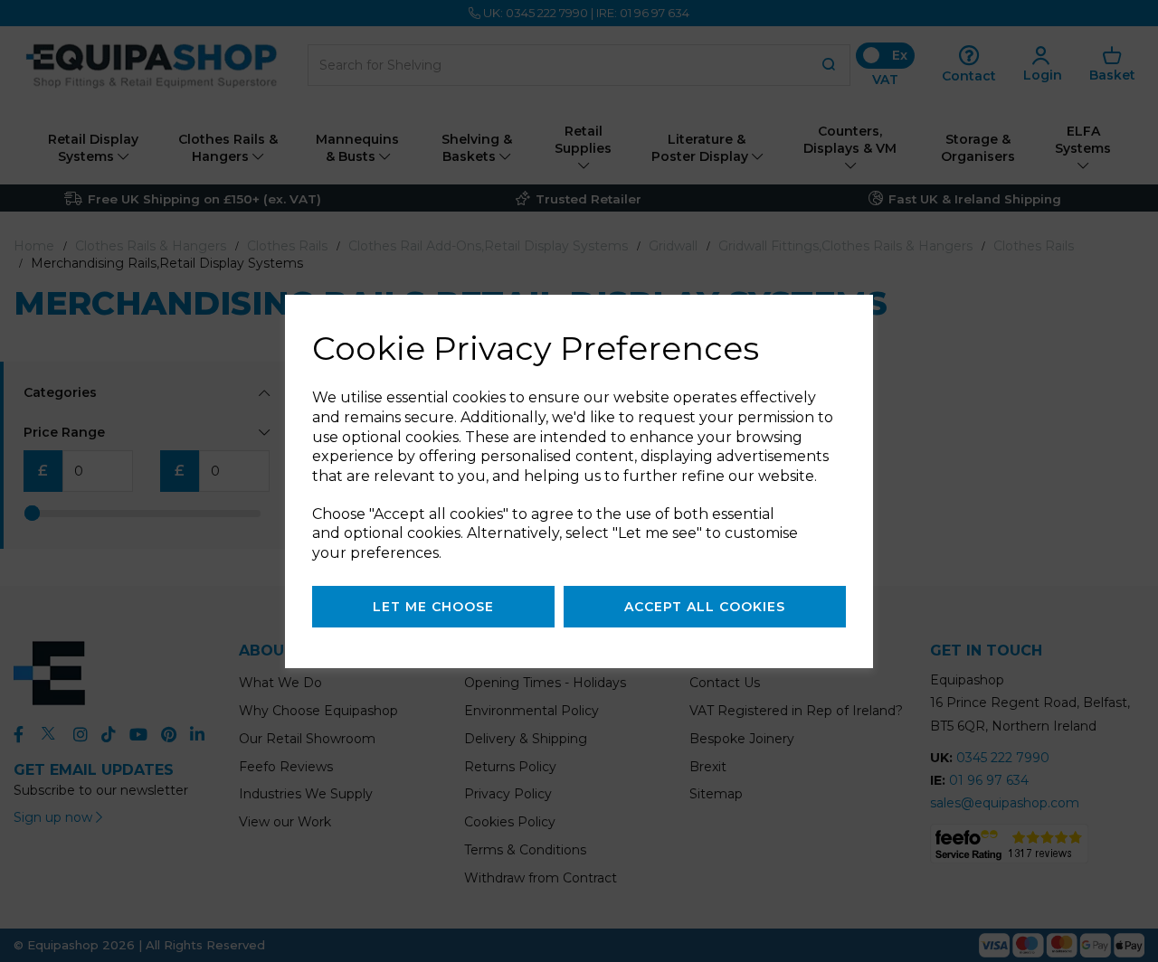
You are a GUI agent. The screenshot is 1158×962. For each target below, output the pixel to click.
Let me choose (433, 607)
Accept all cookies (704, 607)
